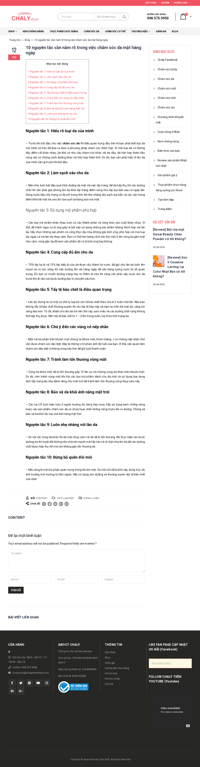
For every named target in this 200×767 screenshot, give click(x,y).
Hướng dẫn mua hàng (117, 668)
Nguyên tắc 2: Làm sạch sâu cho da (49, 76)
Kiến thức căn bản (169, 150)
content (41, 498)
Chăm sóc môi (167, 97)
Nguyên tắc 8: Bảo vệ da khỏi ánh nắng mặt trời (56, 108)
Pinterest (29, 683)
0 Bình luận (91, 498)
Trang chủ (15, 40)
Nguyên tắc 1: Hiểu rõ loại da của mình (51, 71)
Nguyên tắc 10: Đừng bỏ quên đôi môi (52, 119)
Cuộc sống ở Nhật (169, 131)
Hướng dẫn (180, 3)
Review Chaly (112, 678)
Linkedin (12, 691)
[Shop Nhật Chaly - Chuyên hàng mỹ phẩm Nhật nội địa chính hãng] (24, 16)
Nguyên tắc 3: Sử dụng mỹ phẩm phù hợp (53, 82)
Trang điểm (165, 209)
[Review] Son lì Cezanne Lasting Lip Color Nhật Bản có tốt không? (170, 267)
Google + (61, 504)
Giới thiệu (151, 3)
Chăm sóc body (167, 69)
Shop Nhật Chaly (161, 663)
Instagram (46, 683)
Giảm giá (161, 31)
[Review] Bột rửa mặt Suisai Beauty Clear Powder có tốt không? (169, 234)
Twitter (49, 504)
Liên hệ (109, 683)
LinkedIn (55, 504)
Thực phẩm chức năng (64, 31)
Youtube (38, 683)
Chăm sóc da (91, 31)
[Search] (124, 17)
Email (66, 504)
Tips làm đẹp (65, 498)
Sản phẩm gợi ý (167, 175)
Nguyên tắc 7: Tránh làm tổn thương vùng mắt (55, 103)
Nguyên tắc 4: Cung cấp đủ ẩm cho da (51, 87)
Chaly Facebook (168, 59)
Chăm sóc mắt (167, 88)
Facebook (44, 504)
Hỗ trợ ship (111, 673)
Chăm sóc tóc (166, 107)
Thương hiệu (139, 31)
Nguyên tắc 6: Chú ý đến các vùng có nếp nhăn (56, 97)
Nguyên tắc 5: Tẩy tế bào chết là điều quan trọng (57, 92)
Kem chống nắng (33, 31)
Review (165, 3)
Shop (11, 31)
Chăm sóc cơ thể (115, 31)
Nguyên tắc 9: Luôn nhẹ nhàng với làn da (52, 113)
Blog (175, 31)
